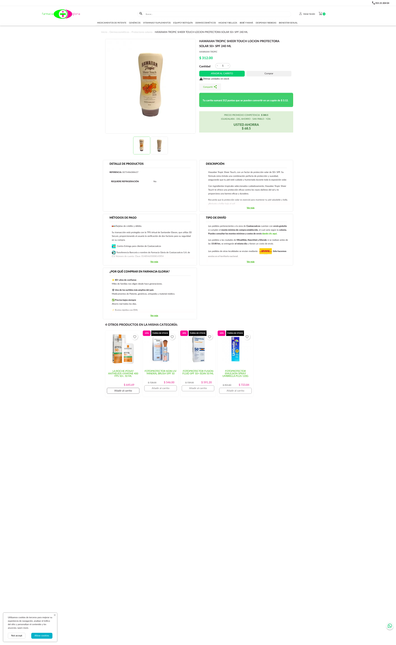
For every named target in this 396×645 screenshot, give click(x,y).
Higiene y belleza (227, 23)
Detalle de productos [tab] (127, 164)
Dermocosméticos (205, 23)
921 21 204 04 (382, 3)
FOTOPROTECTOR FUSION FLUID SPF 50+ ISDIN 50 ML (198, 372)
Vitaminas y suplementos (157, 23)
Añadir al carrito (222, 73)
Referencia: (116, 172)
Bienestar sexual (288, 23)
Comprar (269, 73)
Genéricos (134, 23)
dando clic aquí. (269, 234)
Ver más (250, 208)
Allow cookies (41, 636)
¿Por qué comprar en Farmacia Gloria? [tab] (140, 271)
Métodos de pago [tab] (123, 217)
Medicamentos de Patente (111, 23)
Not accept (16, 636)
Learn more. (23, 628)
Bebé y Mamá (246, 23)
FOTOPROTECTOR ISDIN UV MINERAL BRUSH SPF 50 (160, 372)
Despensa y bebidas (266, 23)
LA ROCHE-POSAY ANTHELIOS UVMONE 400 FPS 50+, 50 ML (123, 373)
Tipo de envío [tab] (216, 217)
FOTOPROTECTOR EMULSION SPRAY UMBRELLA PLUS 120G (235, 373)
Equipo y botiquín (183, 23)
